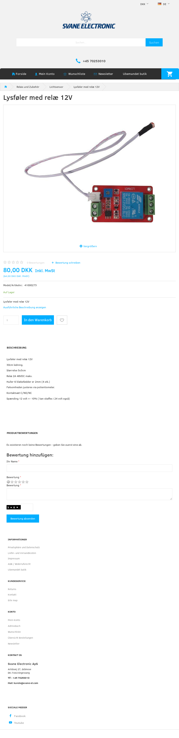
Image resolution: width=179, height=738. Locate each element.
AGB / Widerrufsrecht (19, 563)
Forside (21, 74)
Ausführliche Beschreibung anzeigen (24, 307)
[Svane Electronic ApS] (89, 19)
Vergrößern (90, 246)
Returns (12, 589)
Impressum (14, 558)
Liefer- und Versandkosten (22, 553)
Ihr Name (12, 461)
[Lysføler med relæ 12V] (89, 172)
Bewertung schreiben (67, 262)
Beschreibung (16, 347)
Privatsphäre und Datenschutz (24, 547)
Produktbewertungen (22, 433)
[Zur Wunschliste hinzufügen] (62, 320)
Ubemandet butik (135, 74)
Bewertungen (36, 262)
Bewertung (13, 477)
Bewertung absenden (22, 518)
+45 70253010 (94, 61)
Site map (12, 600)
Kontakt (12, 594)
